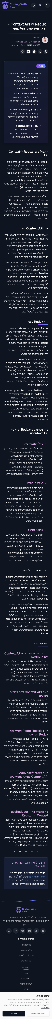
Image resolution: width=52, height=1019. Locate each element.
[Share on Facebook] (34, 51)
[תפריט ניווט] (47, 5)
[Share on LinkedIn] (28, 51)
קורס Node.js (26, 950)
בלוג (26, 973)
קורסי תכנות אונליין (36, 876)
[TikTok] (16, 931)
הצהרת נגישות (26, 983)
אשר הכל (14, 1014)
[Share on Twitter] (40, 51)
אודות (26, 989)
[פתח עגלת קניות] (40, 5)
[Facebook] (43, 931)
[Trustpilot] (9, 931)
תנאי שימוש (26, 978)
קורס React (26, 944)
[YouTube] (22, 931)
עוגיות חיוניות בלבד (38, 1014)
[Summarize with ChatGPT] (22, 51)
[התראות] (33, 5)
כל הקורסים (26, 960)
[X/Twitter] (36, 931)
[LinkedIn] (29, 931)
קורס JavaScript (26, 955)
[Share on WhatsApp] (45, 51)
